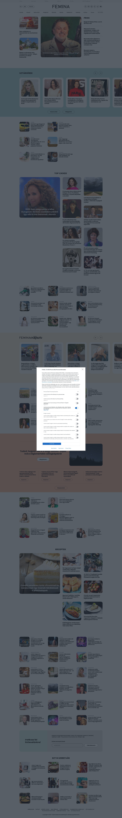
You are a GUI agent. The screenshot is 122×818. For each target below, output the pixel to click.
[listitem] (61, 391)
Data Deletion (54, 448)
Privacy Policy (68, 448)
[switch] (76, 394)
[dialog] (61, 409)
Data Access (61, 448)
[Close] (83, 370)
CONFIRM (51, 443)
